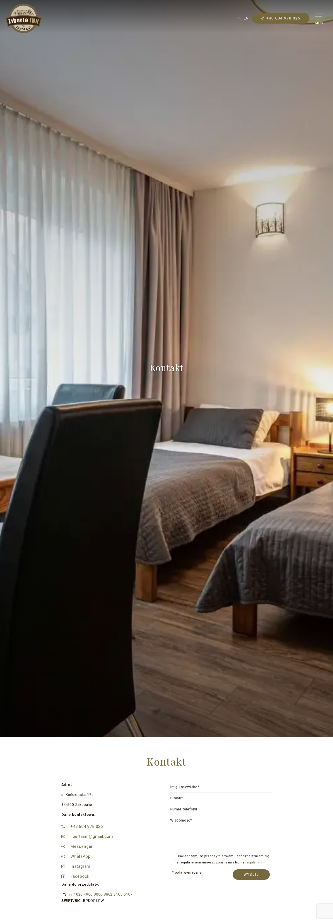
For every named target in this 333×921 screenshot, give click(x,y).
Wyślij (251, 874)
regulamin (254, 862)
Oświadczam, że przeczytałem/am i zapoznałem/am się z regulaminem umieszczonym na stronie (223, 859)
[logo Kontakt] (23, 18)
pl (238, 18)
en (246, 18)
